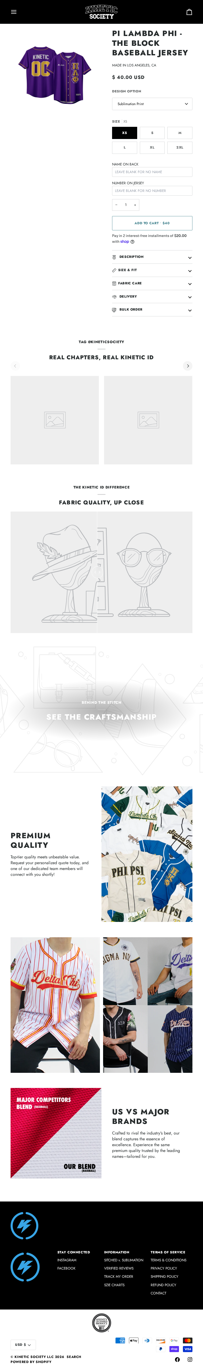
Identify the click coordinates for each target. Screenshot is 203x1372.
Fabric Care (130, 283)
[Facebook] (177, 1359)
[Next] (187, 366)
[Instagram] (190, 1359)
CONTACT (158, 1293)
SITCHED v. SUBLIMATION (123, 1260)
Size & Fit (127, 270)
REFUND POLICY (163, 1285)
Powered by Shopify (31, 1362)
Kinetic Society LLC (34, 1357)
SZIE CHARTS (114, 1285)
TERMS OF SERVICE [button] (168, 1252)
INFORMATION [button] (117, 1252)
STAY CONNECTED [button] (73, 1252)
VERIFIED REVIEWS (118, 1268)
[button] (31, 1251)
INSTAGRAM (66, 1260)
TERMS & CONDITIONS (168, 1260)
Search (74, 1357)
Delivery (127, 296)
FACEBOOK (66, 1268)
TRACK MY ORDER (118, 1276)
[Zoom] (20, 109)
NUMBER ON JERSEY (128, 183)
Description (131, 256)
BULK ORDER (130, 309)
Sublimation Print (131, 103)
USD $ (20, 1344)
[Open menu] (18, 12)
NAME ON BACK (125, 164)
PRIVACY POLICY (164, 1268)
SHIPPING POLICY (164, 1276)
